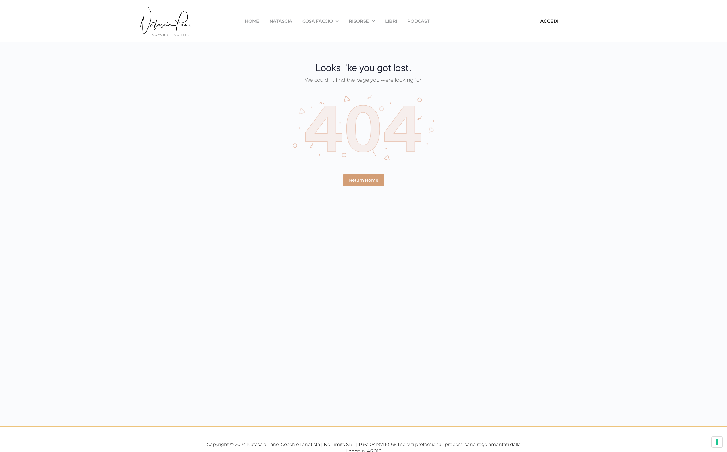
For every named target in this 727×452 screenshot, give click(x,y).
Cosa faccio (317, 21)
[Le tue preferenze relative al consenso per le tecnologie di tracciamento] (717, 442)
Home (252, 21)
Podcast (418, 21)
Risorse (359, 21)
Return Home (363, 180)
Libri (391, 21)
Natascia (281, 21)
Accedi (549, 21)
